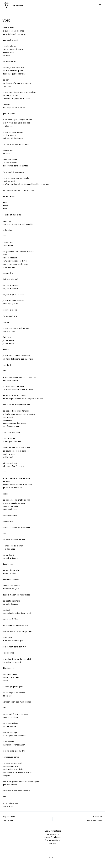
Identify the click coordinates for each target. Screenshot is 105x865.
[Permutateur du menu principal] (99, 5)
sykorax (17, 5)
